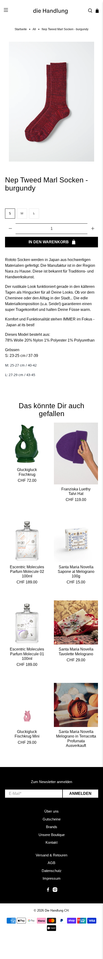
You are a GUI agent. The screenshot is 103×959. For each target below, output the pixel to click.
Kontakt (51, 842)
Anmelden (80, 793)
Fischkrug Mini (27, 736)
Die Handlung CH (57, 910)
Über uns (51, 811)
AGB (51, 863)
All (34, 29)
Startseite (21, 29)
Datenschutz (52, 871)
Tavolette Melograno (76, 654)
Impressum (52, 878)
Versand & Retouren (51, 855)
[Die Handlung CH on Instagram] (55, 891)
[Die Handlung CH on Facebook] (48, 891)
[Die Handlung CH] (51, 10)
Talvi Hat (76, 494)
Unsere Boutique (52, 835)
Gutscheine (52, 819)
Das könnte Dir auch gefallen (51, 410)
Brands (51, 827)
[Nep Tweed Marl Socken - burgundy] (51, 102)
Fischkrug (27, 474)
